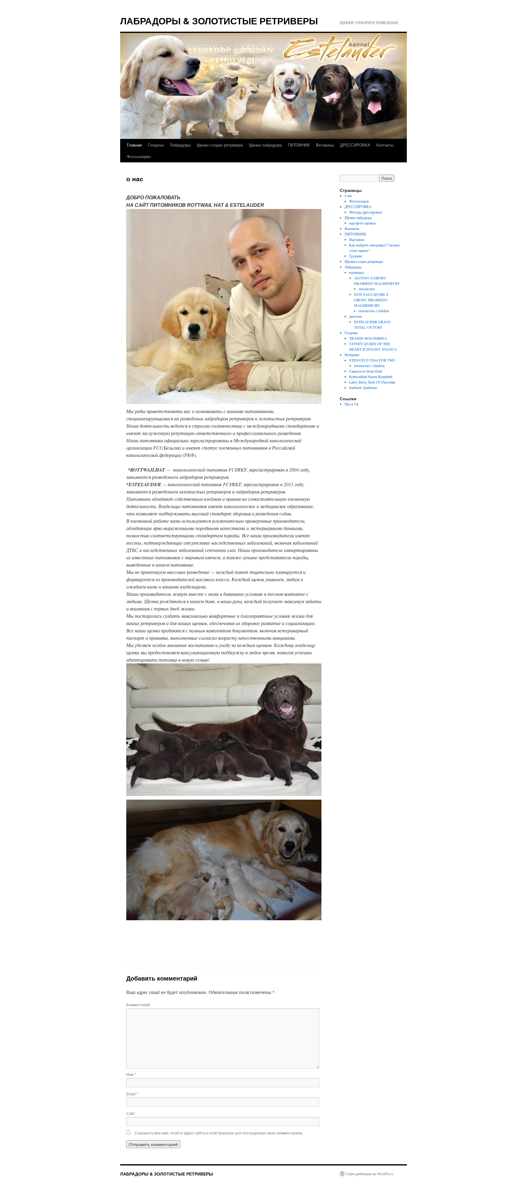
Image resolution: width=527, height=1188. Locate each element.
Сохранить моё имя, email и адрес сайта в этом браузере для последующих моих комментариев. (218, 1132)
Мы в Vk (352, 403)
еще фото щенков (362, 223)
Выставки (356, 239)
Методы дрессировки (365, 212)
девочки (355, 316)
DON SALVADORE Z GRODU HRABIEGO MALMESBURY (371, 300)
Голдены (156, 145)
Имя (131, 1074)
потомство (367, 288)
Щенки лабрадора (265, 145)
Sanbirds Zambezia (363, 387)
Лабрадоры (180, 145)
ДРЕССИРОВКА (355, 145)
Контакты (384, 145)
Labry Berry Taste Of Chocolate (372, 382)
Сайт (130, 1113)
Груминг (355, 255)
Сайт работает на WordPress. (370, 1173)
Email (132, 1093)
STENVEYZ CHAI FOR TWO (372, 360)
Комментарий (138, 1004)
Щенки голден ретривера (220, 145)
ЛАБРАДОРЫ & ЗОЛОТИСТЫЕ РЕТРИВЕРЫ (219, 20)
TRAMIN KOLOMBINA (368, 338)
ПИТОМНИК (299, 145)
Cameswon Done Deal (365, 371)
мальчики (356, 272)
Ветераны (325, 145)
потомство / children (374, 310)
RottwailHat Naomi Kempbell (370, 376)
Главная (134, 145)
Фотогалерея (139, 156)
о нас (348, 195)
